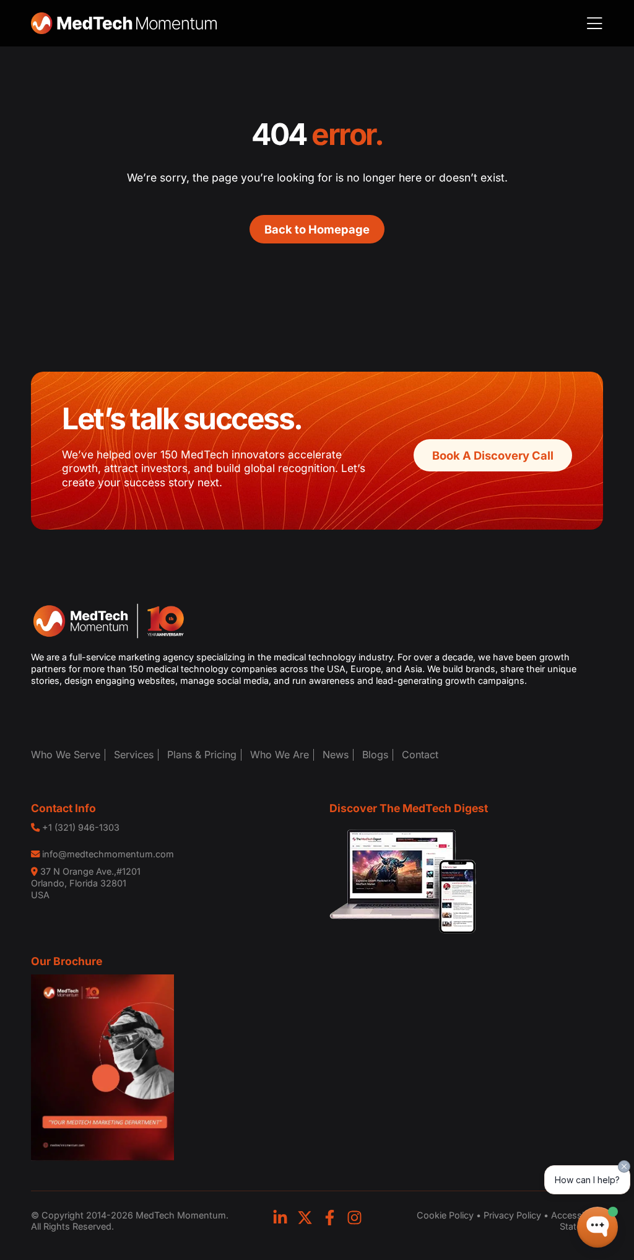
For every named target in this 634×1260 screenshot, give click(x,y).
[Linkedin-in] (280, 1217)
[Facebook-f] (329, 1217)
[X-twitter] (305, 1217)
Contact (420, 754)
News (336, 754)
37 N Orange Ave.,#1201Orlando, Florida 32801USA (86, 882)
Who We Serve (65, 754)
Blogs (375, 754)
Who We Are (279, 754)
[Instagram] (354, 1217)
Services (134, 754)
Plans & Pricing (202, 754)
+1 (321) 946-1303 (80, 827)
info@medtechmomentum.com (108, 854)
